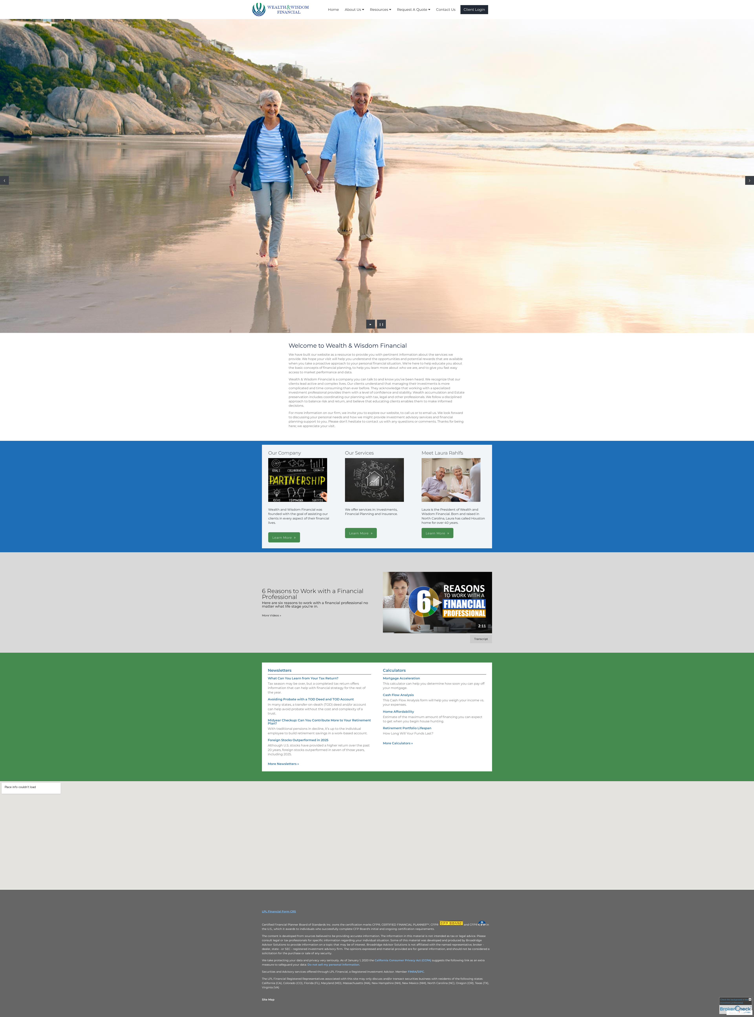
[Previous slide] (4, 180)
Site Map (268, 999)
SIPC (420, 971)
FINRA (412, 971)
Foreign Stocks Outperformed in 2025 (298, 740)
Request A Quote (412, 9)
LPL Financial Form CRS (279, 911)
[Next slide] (749, 180)
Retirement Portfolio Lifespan (407, 728)
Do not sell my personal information (333, 964)
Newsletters (279, 670)
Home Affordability (398, 712)
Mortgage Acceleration (401, 678)
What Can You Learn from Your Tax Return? (303, 678)
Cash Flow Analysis (398, 695)
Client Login (474, 9)
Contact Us (446, 9)
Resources (379, 9)
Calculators (394, 670)
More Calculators (398, 743)
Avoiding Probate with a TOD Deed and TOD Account (311, 699)
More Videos (271, 615)
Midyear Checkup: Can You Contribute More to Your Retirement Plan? (319, 721)
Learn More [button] (282, 537)
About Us (353, 9)
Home (333, 9)
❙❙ (381, 324)
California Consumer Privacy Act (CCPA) (403, 960)
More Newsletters (283, 764)
